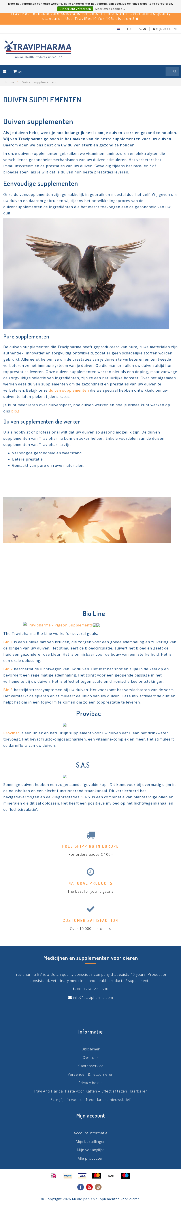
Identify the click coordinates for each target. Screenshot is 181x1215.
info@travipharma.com (93, 997)
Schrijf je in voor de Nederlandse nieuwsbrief (90, 1099)
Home (10, 82)
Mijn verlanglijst (90, 1149)
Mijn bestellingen (91, 1141)
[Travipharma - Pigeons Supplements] (86, 273)
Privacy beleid (90, 1082)
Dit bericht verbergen (75, 9)
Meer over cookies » (110, 9)
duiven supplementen (69, 390)
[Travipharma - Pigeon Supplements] (58, 624)
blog (15, 411)
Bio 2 (8, 669)
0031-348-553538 (92, 989)
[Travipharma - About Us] (87, 535)
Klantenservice (90, 1065)
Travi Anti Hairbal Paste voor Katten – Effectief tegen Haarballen (90, 1091)
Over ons (91, 1057)
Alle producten (91, 1158)
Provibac (11, 733)
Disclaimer (90, 1049)
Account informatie (90, 1133)
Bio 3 (8, 689)
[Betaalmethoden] (53, 1175)
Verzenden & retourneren (90, 1074)
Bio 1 (8, 642)
